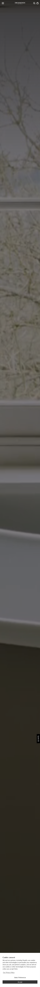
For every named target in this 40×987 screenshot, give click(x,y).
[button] (3, 3)
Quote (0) (38, 739)
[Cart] (37, 3)
